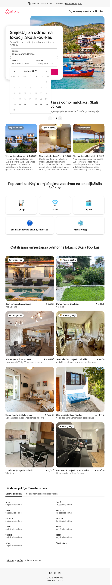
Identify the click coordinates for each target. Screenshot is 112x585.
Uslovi (60, 580)
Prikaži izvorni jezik (73, 3)
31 (14, 110)
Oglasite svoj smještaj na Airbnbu (86, 11)
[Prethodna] (50, 118)
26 (25, 104)
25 (20, 104)
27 (30, 104)
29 (41, 104)
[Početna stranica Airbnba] (12, 11)
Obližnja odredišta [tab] (13, 494)
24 (14, 104)
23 (46, 99)
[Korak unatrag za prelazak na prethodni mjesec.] (15, 71)
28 (36, 104)
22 (41, 99)
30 (46, 104)
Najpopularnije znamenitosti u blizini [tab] (42, 494)
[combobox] (34, 54)
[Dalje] (60, 118)
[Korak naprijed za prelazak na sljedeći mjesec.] (46, 71)
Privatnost (51, 580)
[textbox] (22, 63)
